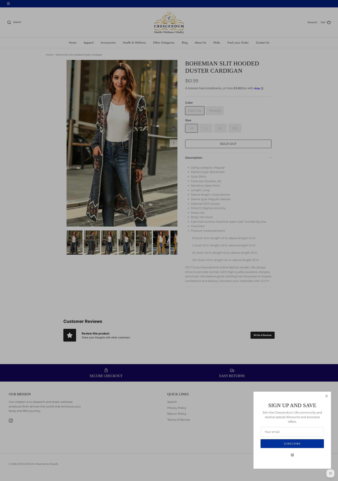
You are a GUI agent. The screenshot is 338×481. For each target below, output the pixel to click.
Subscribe (292, 443)
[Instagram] (292, 455)
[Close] (326, 396)
